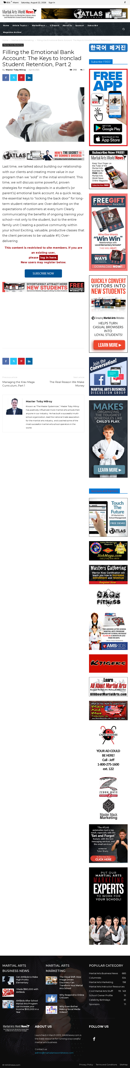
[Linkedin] (29, 77)
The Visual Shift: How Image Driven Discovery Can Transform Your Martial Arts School (71, 983)
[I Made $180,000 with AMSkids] (8, 993)
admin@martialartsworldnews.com (54, 1052)
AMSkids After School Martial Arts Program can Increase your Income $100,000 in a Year (27, 1006)
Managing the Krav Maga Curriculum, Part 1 (18, 383)
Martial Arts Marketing (23, 40)
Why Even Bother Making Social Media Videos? (69, 1009)
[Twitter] (13, 77)
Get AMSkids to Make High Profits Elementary (27, 980)
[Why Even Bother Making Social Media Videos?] (51, 1010)
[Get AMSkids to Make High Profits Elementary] (8, 980)
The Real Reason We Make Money (67, 383)
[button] (123, 29)
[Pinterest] (21, 77)
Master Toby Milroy (16, 70)
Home (5, 40)
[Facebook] (125, 3)
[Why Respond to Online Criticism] (51, 998)
